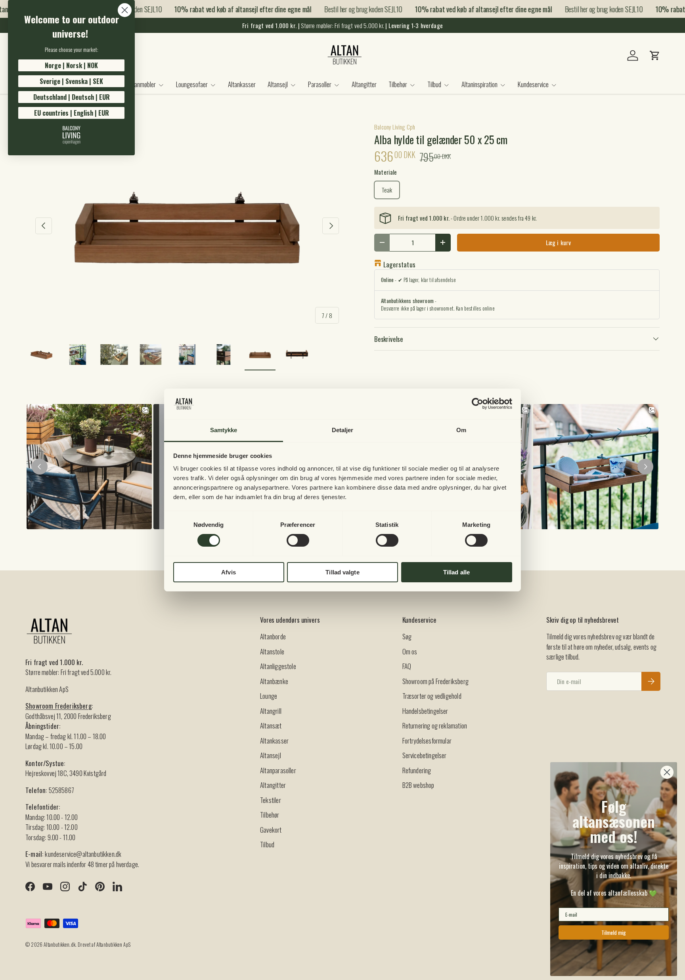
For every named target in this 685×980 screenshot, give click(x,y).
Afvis (228, 572)
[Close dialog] (125, 10)
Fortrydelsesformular (427, 740)
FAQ (406, 666)
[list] (187, 225)
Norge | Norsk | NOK (71, 65)
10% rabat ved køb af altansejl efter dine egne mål (234, 9)
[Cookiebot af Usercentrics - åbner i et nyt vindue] (477, 404)
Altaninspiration (479, 84)
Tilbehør (397, 84)
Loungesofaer (192, 84)
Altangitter (364, 84)
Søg (407, 636)
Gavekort (270, 830)
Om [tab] (461, 430)
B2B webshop (418, 785)
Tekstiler (270, 800)
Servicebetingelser (424, 755)
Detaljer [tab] (343, 430)
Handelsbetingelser (425, 711)
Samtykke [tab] (223, 430)
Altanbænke (274, 681)
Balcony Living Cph (394, 126)
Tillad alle (456, 572)
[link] (71, 135)
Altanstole (272, 651)
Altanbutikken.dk (59, 944)
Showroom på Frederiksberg (435, 681)
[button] (655, 55)
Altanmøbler (142, 84)
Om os (409, 651)
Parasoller (319, 84)
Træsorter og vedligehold (431, 696)
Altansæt (270, 725)
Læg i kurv (558, 242)
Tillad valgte (342, 572)
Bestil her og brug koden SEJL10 (355, 8)
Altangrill (270, 711)
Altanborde (273, 636)
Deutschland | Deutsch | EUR (71, 97)
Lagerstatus (399, 264)
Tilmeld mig (613, 932)
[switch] (298, 540)
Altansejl (278, 84)
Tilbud (434, 84)
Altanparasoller (278, 770)
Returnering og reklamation (434, 725)
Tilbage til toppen (338, 587)
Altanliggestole (278, 666)
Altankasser (242, 84)
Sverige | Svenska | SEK (71, 81)
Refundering (416, 770)
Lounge (268, 696)
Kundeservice (533, 84)
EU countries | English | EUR (71, 113)
